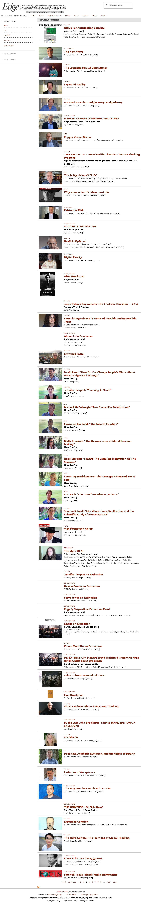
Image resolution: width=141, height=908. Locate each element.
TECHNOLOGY (68, 48)
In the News (71, 894)
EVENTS (68, 15)
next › (108, 881)
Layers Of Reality (74, 84)
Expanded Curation (76, 821)
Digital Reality (73, 257)
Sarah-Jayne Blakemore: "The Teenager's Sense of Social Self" (99, 478)
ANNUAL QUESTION (54, 15)
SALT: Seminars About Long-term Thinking (91, 706)
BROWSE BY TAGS (10, 59)
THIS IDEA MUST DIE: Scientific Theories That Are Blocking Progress (102, 155)
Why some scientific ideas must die (86, 192)
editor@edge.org (54, 894)
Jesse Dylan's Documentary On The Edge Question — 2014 (101, 304)
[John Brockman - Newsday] (50, 201)
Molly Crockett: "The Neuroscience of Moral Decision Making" (97, 442)
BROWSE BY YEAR (10, 53)
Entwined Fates (73, 354)
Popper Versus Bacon (77, 137)
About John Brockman (78, 336)
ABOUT (94, 15)
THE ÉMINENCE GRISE (78, 529)
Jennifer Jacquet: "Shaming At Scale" (87, 390)
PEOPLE (103, 15)
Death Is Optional (75, 241)
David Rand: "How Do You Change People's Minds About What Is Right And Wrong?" (99, 373)
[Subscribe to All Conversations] (38, 887)
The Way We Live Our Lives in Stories (87, 788)
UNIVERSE (67, 65)
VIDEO (33, 15)
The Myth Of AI (73, 551)
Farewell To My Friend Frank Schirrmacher (90, 874)
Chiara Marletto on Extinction (83, 646)
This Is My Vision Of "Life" (80, 175)
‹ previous (72, 881)
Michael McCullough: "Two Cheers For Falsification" (97, 407)
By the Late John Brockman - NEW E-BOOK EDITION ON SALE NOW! (99, 724)
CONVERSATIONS (20, 15)
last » (115, 881)
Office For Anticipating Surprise (84, 28)
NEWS (76, 15)
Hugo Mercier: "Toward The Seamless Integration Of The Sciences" (100, 460)
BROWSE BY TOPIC (10, 21)
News (66, 189)
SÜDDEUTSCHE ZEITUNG (80, 226)
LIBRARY (85, 15)
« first (63, 881)
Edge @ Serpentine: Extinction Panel (87, 609)
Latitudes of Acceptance (79, 772)
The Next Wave (73, 51)
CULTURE (67, 25)
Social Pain (71, 737)
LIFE (65, 134)
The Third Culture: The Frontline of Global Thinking (96, 838)
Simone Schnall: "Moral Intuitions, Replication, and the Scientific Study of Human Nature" (99, 512)
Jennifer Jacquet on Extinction (83, 574)
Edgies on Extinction (77, 624)
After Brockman (74, 276)
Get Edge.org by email (89, 894)
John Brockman (62, 891)
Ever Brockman (73, 695)
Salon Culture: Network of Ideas (84, 675)
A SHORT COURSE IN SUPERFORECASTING (91, 118)
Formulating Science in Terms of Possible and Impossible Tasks (100, 319)
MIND (66, 438)
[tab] (17, 21)
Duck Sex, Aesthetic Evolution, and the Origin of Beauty (99, 753)
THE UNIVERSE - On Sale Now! (83, 807)
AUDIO (41, 15)
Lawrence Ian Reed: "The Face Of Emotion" (91, 424)
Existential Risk (73, 210)
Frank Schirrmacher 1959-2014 (83, 858)
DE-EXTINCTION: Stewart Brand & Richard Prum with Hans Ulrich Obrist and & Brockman (101, 659)
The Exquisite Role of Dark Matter (85, 68)
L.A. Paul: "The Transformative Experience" (91, 494)
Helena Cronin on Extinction (82, 586)
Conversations (69, 115)
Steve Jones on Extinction (80, 597)
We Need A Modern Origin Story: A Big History (93, 102)
